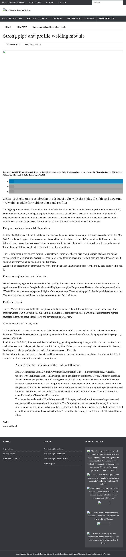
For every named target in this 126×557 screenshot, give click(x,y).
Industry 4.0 (73, 18)
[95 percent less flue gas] (104, 505)
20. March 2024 (13, 44)
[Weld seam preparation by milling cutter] (103, 526)
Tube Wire (56, 18)
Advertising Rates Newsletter (56, 458)
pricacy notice (9, 454)
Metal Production (12, 18)
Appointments (106, 18)
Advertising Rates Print (53, 449)
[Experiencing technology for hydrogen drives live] (103, 479)
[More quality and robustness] (103, 493)
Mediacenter (35, 3)
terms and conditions (11, 458)
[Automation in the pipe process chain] (103, 461)
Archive (49, 3)
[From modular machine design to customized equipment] (103, 516)
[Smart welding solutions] (103, 538)
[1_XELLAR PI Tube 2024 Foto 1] (63, 168)
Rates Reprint (49, 463)
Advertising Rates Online (54, 454)
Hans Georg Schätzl (32, 44)
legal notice (8, 449)
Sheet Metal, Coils (37, 18)
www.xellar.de (10, 426)
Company (89, 18)
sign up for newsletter (13, 3)
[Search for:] (107, 2)
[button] (11, 181)
